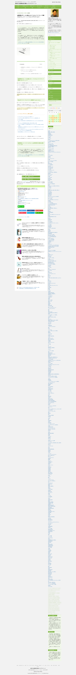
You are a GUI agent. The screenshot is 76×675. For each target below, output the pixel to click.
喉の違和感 (49, 422)
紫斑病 (49, 304)
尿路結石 (49, 231)
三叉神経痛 (49, 550)
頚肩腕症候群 (50, 325)
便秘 (48, 534)
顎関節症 (49, 551)
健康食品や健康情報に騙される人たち (28, 237)
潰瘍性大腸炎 (50, 163)
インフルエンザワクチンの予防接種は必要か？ (25, 130)
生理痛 (49, 513)
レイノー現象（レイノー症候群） (52, 314)
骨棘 (56, 610)
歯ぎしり (49, 142)
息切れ (49, 418)
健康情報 (49, 458)
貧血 (48, 162)
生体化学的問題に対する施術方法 (52, 312)
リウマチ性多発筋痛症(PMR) (52, 236)
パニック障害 (50, 535)
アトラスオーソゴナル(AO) (52, 64)
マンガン (49, 417)
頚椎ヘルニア (50, 255)
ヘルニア (49, 565)
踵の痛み (49, 303)
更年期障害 (49, 512)
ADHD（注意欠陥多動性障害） (52, 401)
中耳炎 (49, 180)
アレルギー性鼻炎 (50, 359)
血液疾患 (49, 266)
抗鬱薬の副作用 (50, 135)
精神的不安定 (50, 491)
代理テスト (50, 79)
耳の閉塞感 (49, 380)
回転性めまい (50, 294)
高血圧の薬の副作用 (51, 369)
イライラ (49, 439)
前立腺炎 (57, 596)
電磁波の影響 (50, 305)
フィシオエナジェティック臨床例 (52, 377)
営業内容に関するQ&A (51, 321)
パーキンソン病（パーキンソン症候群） (53, 381)
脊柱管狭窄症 (50, 567)
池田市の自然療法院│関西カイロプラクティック (26, 3)
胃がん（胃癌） (50, 198)
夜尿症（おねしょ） (51, 361)
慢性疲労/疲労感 (50, 529)
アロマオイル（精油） (51, 257)
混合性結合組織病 (50, 399)
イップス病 (49, 267)
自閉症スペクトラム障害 (51, 440)
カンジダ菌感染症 (50, 386)
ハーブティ (53, 591)
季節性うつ (50, 599)
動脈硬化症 (49, 368)
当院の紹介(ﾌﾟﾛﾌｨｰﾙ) (21, 665)
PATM (49, 328)
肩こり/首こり (39, 7)
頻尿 (48, 395)
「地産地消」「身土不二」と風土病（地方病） (29, 281)
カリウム (49, 343)
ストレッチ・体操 (50, 306)
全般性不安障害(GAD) (51, 292)
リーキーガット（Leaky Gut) (52, 405)
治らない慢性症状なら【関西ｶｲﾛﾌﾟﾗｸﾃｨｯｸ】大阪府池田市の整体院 (28, 198)
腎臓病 (49, 459)
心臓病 (49, 159)
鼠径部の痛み (50, 194)
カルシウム (49, 136)
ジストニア (49, 453)
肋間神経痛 (49, 563)
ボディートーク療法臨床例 (52, 583)
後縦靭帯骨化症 (50, 569)
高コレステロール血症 (51, 234)
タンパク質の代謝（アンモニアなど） (53, 199)
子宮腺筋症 (58, 597)
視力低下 (49, 403)
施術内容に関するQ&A (51, 247)
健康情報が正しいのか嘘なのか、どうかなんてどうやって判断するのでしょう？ (31, 68)
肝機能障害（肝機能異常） (52, 293)
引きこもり (49, 460)
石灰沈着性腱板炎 (50, 212)
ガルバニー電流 (50, 363)
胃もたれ (49, 147)
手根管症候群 (50, 219)
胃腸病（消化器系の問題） (52, 506)
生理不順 (49, 514)
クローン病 (49, 322)
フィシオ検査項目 (50, 164)
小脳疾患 (49, 137)
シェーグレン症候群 (51, 350)
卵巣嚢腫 (49, 384)
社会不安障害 (50, 192)
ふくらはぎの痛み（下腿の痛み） (52, 172)
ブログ (18, 7)
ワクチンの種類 (20, 119)
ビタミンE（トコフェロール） (52, 454)
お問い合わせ (36, 665)
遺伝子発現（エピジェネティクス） (53, 285)
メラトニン (49, 348)
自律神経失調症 (50, 531)
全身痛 (49, 548)
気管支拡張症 (59, 602)
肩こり (49, 562)
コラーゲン (50, 591)
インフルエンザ (50, 295)
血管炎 (49, 229)
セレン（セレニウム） (51, 158)
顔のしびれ (50, 610)
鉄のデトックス (50, 174)
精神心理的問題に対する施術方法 (52, 232)
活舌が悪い (56, 604)
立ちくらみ (49, 346)
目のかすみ (49, 220)
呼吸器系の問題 (50, 473)
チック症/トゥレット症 (51, 423)
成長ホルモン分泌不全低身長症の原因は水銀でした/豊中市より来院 (29, 287)
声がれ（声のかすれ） (51, 402)
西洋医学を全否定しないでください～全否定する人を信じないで (32, 262)
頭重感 (49, 434)
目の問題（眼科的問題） (51, 400)
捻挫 (48, 310)
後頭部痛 (49, 416)
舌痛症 (49, 432)
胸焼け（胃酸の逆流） (51, 339)
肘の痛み (49, 555)
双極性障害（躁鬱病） (51, 146)
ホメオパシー (50, 474)
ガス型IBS (49, 366)
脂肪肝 (49, 215)
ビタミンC (49, 138)
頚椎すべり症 (50, 553)
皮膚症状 (49, 527)
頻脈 (48, 351)
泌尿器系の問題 (50, 499)
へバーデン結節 (50, 181)
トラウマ (49, 478)
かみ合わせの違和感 (51, 415)
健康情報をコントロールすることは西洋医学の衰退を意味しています (31, 73)
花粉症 (49, 498)
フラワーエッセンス (51, 479)
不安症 (49, 494)
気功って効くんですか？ (26, 268)
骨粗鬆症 (49, 200)
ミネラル (49, 290)
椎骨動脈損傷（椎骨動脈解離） (53, 602)
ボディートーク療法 (51, 68)
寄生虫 (49, 284)
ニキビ (49, 378)
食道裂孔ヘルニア (50, 254)
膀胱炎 (49, 313)
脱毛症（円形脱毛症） (51, 238)
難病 (48, 477)
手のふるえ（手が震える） (52, 480)
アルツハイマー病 (50, 143)
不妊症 (49, 515)
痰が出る (49, 157)
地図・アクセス (51, 70)
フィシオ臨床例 (51, 88)
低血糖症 (49, 291)
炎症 (59, 604)
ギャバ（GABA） (50, 155)
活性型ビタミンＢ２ (51, 604)
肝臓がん (49, 139)
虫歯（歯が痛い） (50, 383)
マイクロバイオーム (51, 457)
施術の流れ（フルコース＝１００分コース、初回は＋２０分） (55, 55)
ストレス (49, 497)
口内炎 (49, 258)
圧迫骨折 (54, 597)
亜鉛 (48, 327)
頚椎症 (49, 552)
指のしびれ (49, 191)
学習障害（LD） (50, 461)
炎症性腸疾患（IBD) (51, 144)
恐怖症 (49, 421)
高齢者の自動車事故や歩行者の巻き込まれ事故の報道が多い (31, 256)
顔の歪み (49, 549)
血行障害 (49, 178)
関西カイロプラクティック (22, 196)
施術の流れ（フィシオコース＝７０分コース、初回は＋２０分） (55, 53)
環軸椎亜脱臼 (50, 193)
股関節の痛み (50, 573)
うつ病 (49, 525)
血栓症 (49, 435)
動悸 (48, 271)
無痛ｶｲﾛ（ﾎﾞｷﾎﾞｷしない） (53, 45)
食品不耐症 (49, 265)
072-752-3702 (56, 2)
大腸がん (49, 397)
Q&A (48, 253)
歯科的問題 (49, 518)
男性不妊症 (49, 323)
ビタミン (49, 217)
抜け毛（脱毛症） (50, 182)
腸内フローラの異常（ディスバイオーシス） (54, 214)
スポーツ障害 (50, 547)
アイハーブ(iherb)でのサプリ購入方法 (53, 99)
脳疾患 (49, 331)
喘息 (48, 419)
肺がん (54, 607)
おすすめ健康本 (50, 221)
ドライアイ (49, 165)
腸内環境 (49, 173)
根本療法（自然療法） (52, 46)
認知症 (49, 404)
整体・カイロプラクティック (52, 307)
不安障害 (49, 230)
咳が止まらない (51, 597)
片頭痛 (49, 286)
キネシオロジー (52, 61)
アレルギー (49, 495)
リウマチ (49, 517)
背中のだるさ (57, 607)
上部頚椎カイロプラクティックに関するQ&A (54, 360)
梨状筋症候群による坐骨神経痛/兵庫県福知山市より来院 (27, 288)
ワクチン (49, 349)
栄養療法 (49, 437)
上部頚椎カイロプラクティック (52, 358)
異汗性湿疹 (53, 605)
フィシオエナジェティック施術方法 (53, 424)
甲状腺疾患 (49, 420)
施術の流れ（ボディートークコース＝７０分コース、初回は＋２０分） (55, 58)
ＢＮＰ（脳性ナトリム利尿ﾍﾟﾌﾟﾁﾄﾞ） (53, 613)
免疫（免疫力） (50, 472)
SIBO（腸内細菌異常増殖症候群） (53, 145)
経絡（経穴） (50, 195)
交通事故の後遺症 (50, 545)
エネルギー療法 (50, 489)
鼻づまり (49, 444)
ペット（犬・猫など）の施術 (52, 584)
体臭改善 (49, 156)
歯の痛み (49, 471)
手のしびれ (49, 367)
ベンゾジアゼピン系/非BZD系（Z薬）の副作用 (54, 442)
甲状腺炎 (50, 605)
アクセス (36, 188)
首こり (49, 154)
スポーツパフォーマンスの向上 (52, 160)
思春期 (58, 599)
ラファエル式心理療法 (51, 239)
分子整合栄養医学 (50, 388)
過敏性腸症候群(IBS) (51, 508)
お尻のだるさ (54, 588)
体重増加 (53, 594)
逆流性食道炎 (50, 507)
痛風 (48, 414)
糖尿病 (49, 385)
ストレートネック (50, 197)
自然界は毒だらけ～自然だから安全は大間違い (29, 250)
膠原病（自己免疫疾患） (51, 516)
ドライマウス (50, 329)
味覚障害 (49, 470)
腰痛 (32, 7)
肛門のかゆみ (50, 607)
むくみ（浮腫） (50, 528)
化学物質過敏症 (50, 526)
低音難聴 (50, 594)
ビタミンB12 (50, 270)
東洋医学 (49, 585)
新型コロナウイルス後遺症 (52, 250)
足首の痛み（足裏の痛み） (52, 582)
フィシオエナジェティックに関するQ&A (53, 140)
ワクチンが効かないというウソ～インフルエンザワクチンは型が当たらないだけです (30, 129)
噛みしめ (49, 456)
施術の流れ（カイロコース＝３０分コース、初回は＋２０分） (55, 50)
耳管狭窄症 (49, 462)
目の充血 (57, 605)
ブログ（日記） (50, 586)
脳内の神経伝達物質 (51, 433)
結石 (48, 481)
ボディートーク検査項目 (51, 183)
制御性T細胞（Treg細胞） (52, 596)
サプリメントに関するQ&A (52, 228)
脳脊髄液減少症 (50, 546)
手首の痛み (49, 554)
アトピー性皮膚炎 (50, 202)
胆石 (48, 309)
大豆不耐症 (49, 201)
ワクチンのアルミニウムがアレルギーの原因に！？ (25, 116)
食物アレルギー (50, 311)
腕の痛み (49, 218)
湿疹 (48, 210)
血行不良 (49, 438)
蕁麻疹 (49, 288)
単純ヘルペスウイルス (51, 342)
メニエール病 (50, 536)
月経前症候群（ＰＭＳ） (51, 511)
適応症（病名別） (46, 7)
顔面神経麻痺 (50, 233)
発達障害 (49, 469)
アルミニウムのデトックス (52, 273)
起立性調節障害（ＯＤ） (51, 530)
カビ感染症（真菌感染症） (52, 141)
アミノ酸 (49, 344)
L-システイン (50, 588)
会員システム (50, 77)
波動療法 (49, 488)
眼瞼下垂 (49, 275)
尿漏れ (49, 213)
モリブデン (49, 436)
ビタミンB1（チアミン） (51, 382)
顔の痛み (49, 248)
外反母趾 (49, 362)
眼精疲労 (49, 509)
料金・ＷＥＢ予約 (32, 665)
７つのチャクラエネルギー (52, 326)
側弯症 (49, 568)
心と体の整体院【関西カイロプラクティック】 (25, 200)
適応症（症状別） (53, 7)
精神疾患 (49, 332)
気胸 (48, 268)
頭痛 (25, 7)
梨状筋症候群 (50, 572)
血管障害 (49, 490)
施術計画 (50, 75)
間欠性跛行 (49, 256)
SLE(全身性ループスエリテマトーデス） (53, 364)
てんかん (49, 476)
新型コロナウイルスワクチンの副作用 (53, 196)
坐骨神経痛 (49, 570)
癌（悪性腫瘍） (50, 496)
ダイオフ (49, 237)
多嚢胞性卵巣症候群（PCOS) (52, 216)
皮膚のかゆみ (50, 272)
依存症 (49, 475)
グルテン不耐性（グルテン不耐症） (53, 330)
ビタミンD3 (49, 441)
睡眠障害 (49, 211)
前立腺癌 (49, 340)
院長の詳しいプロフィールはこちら (53, 32)
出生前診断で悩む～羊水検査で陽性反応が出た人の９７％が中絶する (33, 229)
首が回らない (50, 365)
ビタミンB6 (49, 175)
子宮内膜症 (49, 287)
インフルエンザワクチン (51, 308)
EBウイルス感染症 (50, 161)
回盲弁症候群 (50, 179)
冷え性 (49, 533)
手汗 (48, 249)
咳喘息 (49, 184)
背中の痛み (49, 564)
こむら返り (58, 588)
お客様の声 (50, 84)
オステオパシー (50, 406)
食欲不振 (49, 387)
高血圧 (49, 493)
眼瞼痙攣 (49, 379)
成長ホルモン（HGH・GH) (52, 269)
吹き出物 (49, 443)
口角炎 (49, 425)
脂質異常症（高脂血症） (51, 347)
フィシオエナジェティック (26, 181)
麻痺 (58, 610)
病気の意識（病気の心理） (52, 235)
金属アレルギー (50, 398)
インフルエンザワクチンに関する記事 (27, 71)
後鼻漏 (53, 599)
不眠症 (49, 532)
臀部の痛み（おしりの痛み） (52, 571)
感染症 (49, 302)
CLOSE (41, 64)
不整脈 (49, 176)
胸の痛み (49, 451)
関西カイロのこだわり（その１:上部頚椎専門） (54, 43)
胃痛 (48, 274)
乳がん (49, 276)
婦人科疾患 (49, 510)
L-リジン (49, 324)
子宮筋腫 (49, 341)
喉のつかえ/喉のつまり (51, 455)
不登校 (49, 452)
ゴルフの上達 (50, 177)
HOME (50, 37)
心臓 (55, 599)
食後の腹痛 (53, 610)
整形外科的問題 (50, 544)
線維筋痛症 (49, 396)
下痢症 (49, 289)
